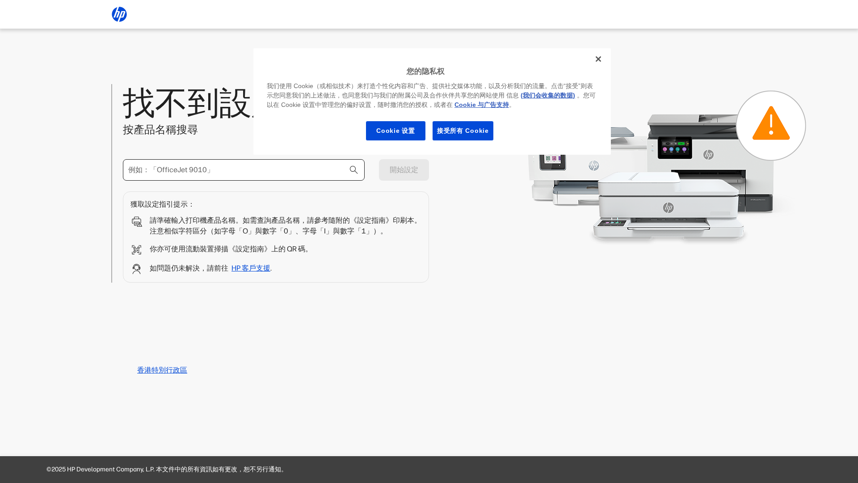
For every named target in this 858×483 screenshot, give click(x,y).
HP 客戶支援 (250, 268)
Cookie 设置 (395, 130)
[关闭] (598, 59)
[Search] (354, 170)
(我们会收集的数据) (548, 95)
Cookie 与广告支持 (481, 104)
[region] (432, 101)
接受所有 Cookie (463, 130)
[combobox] (244, 170)
